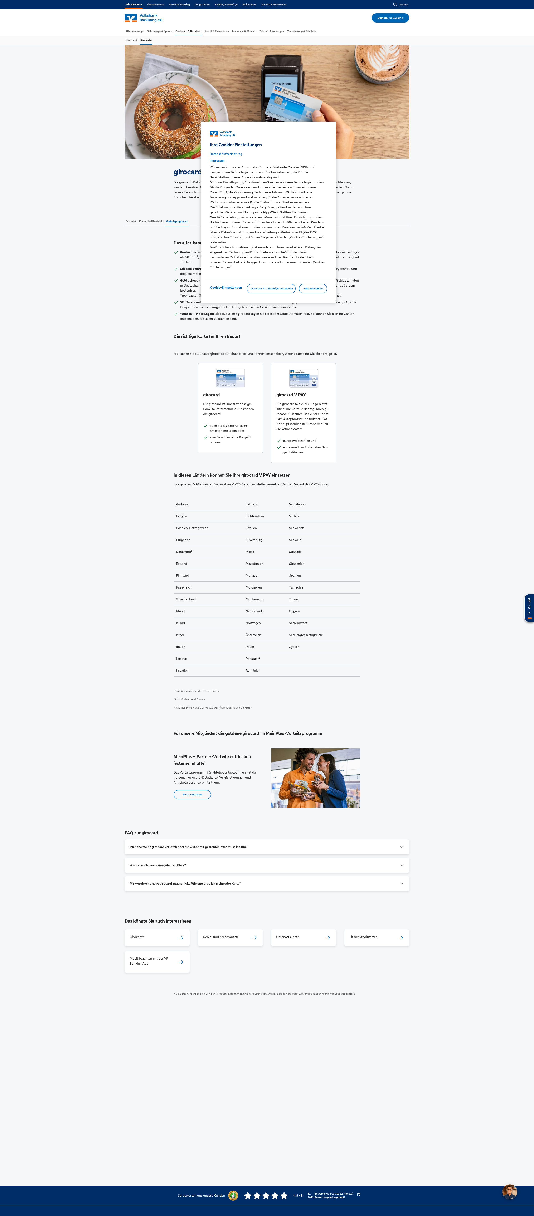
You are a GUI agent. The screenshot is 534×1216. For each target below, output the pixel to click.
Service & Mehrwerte (273, 4)
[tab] (134, 31)
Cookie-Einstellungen (226, 287)
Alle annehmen (313, 288)
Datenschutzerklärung (226, 154)
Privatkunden (134, 4)
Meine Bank (249, 4)
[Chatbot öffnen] (509, 1191)
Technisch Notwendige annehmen (271, 288)
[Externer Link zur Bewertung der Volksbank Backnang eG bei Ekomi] (358, 1195)
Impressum (217, 160)
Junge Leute (202, 4)
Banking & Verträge (226, 4)
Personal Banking (179, 4)
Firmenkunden (155, 4)
